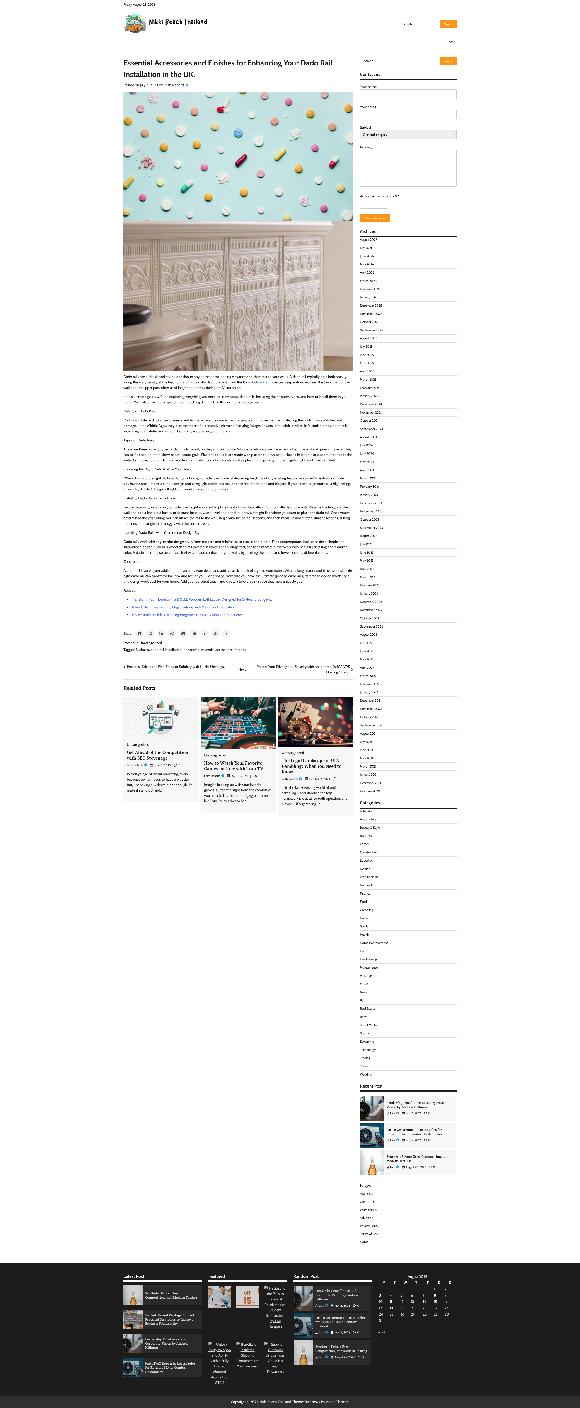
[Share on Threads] (215, 633)
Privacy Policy (369, 1226)
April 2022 (367, 668)
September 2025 (371, 330)
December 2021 (370, 700)
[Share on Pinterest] (183, 633)
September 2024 (371, 429)
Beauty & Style (370, 828)
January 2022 (369, 692)
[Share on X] (150, 633)
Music (364, 984)
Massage (366, 976)
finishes (240, 649)
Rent (363, 1017)
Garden (365, 926)
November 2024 (371, 412)
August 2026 (368, 240)
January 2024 (369, 495)
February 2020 (370, 791)
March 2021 (368, 766)
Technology (368, 1050)
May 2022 (367, 659)
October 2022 (369, 618)
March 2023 (368, 577)
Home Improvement (374, 943)
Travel (364, 1066)
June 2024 (367, 454)
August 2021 (368, 734)
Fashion (365, 869)
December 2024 (371, 404)
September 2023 (371, 528)
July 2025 (366, 346)
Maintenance (369, 967)
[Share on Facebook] (139, 633)
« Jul (381, 1332)
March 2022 (368, 676)
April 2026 (367, 272)
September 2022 (371, 626)
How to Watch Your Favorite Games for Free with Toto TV (233, 765)
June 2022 (367, 651)
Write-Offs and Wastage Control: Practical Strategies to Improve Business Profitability (420, 1158)
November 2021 (371, 709)
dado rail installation (166, 649)
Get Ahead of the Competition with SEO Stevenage (157, 755)
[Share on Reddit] (194, 633)
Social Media (368, 1025)
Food (363, 902)
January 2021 (368, 775)
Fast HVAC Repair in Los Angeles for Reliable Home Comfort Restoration (414, 1104)
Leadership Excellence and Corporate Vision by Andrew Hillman (166, 1343)
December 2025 (371, 305)
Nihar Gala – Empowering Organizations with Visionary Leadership (183, 607)
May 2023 (367, 560)
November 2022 (371, 610)
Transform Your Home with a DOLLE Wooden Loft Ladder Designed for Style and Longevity (202, 599)
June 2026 (367, 256)
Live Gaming (368, 959)
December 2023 (371, 503)
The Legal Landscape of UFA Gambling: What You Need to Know (311, 766)
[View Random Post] (450, 42)
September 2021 (371, 725)
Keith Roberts (174, 85)
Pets (363, 1000)
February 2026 (370, 289)
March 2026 (368, 281)
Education (367, 860)
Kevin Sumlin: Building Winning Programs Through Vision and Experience (187, 615)
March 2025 (368, 380)
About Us (366, 1194)
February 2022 (369, 684)
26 (402, 1314)
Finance (365, 893)
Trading (365, 1058)
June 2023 (367, 552)
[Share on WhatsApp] (172, 633)
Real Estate (367, 1008)
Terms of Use (369, 1234)
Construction (369, 852)
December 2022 (371, 602)
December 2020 (371, 783)
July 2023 (366, 544)
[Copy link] (226, 633)
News (363, 992)
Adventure (367, 811)
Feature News (369, 877)
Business (142, 649)
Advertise (366, 1218)
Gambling (366, 910)
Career (364, 844)
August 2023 (368, 536)
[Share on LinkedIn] (161, 633)
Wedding (366, 1074)
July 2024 (366, 445)
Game (364, 918)
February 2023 (370, 585)
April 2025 (367, 371)
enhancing (191, 649)
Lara (392, 1113)
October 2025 (369, 322)
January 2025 (369, 396)
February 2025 (370, 388)
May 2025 (367, 363)
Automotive (368, 819)
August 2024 (368, 437)
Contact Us (367, 1202)
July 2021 (366, 742)
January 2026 (369, 297)
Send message (375, 218)
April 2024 (367, 470)
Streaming (367, 1042)
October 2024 (369, 421)
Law (362, 951)
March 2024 (368, 478)
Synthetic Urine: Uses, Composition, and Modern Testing (417, 1131)
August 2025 (368, 338)
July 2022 (366, 643)
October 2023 (369, 519)
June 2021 (366, 750)
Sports (364, 1033)
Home (364, 1242)
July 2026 (366, 248)
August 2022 (368, 635)
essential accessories (217, 649)
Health (364, 934)
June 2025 (367, 355)
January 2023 (369, 594)
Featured (366, 885)
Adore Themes (337, 1402)
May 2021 (366, 758)
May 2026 (367, 264)
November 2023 (371, 511)
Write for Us (368, 1210)
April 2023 (367, 569)
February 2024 (370, 486)
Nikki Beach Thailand (275, 1402)
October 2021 (369, 717)
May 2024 (367, 462)
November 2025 (371, 314)
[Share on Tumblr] (205, 633)
